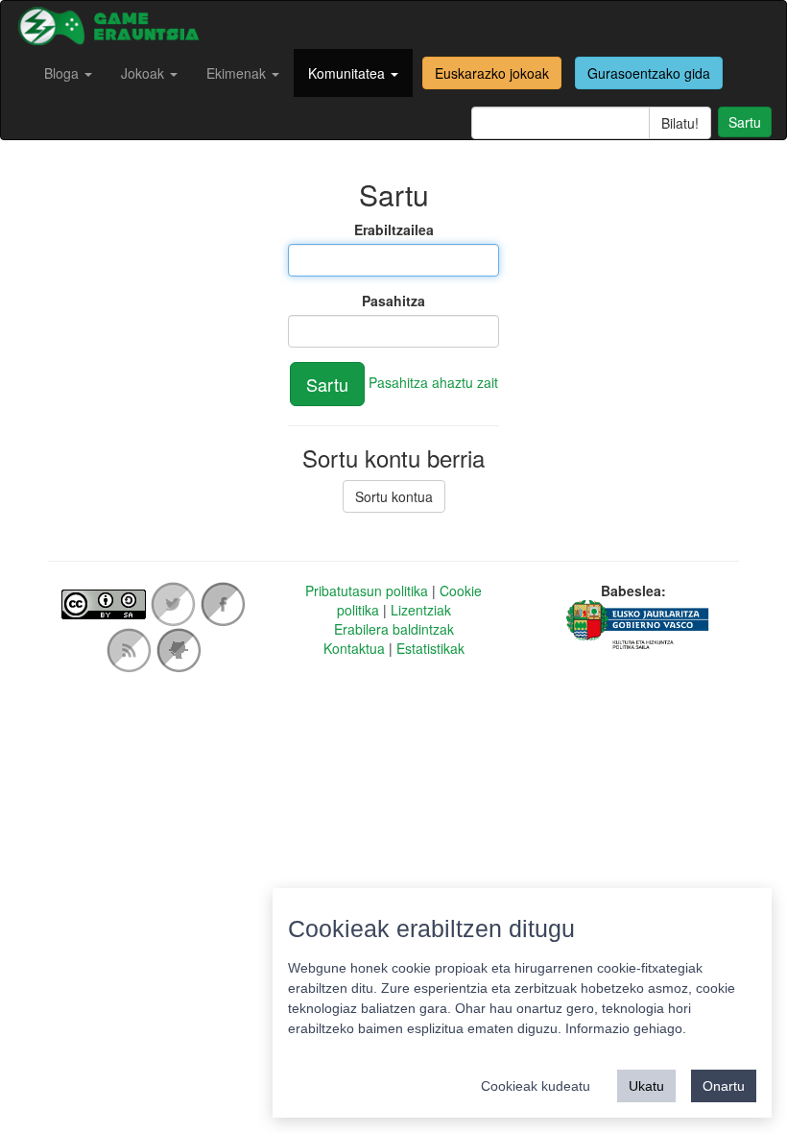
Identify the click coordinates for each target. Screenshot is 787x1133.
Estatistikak (430, 648)
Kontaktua (354, 648)
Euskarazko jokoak (492, 73)
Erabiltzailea (394, 229)
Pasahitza (393, 300)
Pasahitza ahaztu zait (433, 382)
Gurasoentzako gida (648, 73)
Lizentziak (421, 609)
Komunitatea (348, 73)
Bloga (63, 73)
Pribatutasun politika (366, 590)
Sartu (744, 122)
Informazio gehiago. (625, 1028)
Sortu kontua (394, 496)
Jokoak (144, 73)
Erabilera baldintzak (394, 629)
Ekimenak (238, 73)
